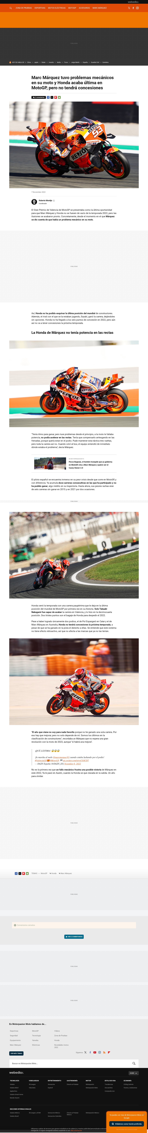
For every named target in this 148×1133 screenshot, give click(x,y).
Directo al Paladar (72, 1084)
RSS (104, 1052)
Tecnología (36, 1036)
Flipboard (55, 97)
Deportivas (40, 8)
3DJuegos (32, 1084)
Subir (132, 1073)
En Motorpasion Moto (76, 459)
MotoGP (72, 8)
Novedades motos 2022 (61, 1046)
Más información (76, 1130)
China (29, 62)
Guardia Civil (95, 62)
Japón (36, 62)
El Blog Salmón (128, 1084)
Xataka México (15, 1113)
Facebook (133, 8)
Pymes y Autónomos (130, 1088)
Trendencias (109, 1084)
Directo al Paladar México (72, 1113)
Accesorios (84, 8)
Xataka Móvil (14, 1088)
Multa (59, 62)
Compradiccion (110, 1091)
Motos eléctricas (57, 8)
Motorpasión (90, 1084)
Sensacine (51, 1084)
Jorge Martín (75, 62)
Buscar (134, 1063)
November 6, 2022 (72, 763)
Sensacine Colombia (54, 1116)
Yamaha (35, 1040)
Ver (75, 937)
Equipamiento (15, 1040)
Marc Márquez (100, 8)
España (85, 62)
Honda (53, 873)
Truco (66, 62)
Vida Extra (32, 1088)
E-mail (59, 97)
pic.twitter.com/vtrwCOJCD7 (76, 760)
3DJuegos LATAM (35, 1113)
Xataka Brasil (14, 1116)
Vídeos (57, 1031)
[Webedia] (133, 1)
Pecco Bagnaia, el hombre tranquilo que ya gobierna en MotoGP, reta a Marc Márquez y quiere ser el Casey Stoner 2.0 (90, 465)
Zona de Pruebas (24, 8)
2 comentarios (40, 97)
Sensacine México (54, 1113)
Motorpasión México (92, 1113)
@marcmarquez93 (61, 757)
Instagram (137, 8)
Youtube (95, 1052)
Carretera (105, 62)
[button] (46, 200)
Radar (43, 62)
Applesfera (13, 1091)
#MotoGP (54, 760)
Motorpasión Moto (92, 1088)
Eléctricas (36, 1045)
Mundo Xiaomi (14, 1098)
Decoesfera (109, 1088)
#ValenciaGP (41, 760)
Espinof (50, 1088)
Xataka (12, 1084)
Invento (51, 62)
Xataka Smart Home (16, 1094)
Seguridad (14, 1036)
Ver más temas (16, 1053)
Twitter (129, 8)
